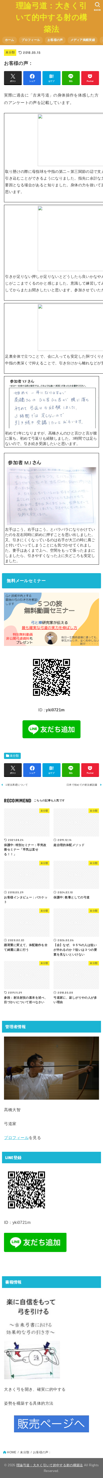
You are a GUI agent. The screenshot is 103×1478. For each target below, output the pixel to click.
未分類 (10, 52)
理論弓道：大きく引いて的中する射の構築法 (52, 17)
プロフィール (31, 39)
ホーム (9, 39)
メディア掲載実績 (82, 39)
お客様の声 (55, 39)
